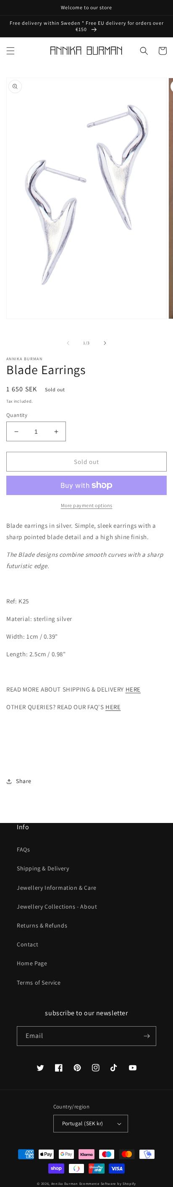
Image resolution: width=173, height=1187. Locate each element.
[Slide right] (105, 343)
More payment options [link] (87, 505)
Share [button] (23, 781)
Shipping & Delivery (43, 868)
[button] (10, 51)
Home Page (32, 963)
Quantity (16, 415)
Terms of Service (39, 982)
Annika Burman (65, 1183)
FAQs (23, 849)
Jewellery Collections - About (57, 906)
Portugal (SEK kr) (82, 1123)
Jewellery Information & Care (57, 887)
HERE (133, 689)
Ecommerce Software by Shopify (107, 1183)
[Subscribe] (146, 1036)
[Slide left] (68, 343)
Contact (27, 944)
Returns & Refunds (42, 925)
